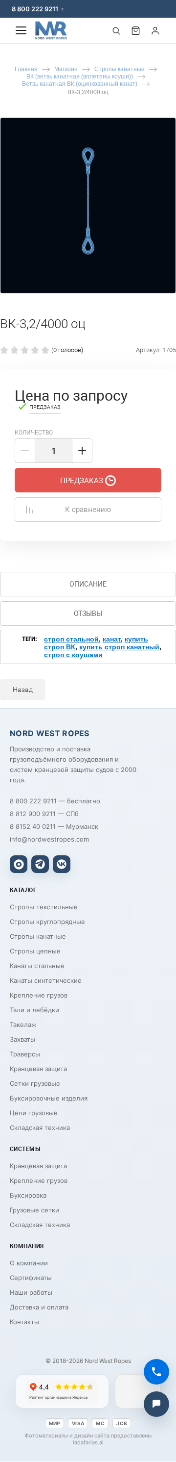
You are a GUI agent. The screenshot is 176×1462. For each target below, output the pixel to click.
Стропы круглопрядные (47, 921)
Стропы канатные (119, 69)
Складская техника (40, 1127)
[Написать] (156, 1404)
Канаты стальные (37, 966)
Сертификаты (31, 1278)
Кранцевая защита (38, 1069)
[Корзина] (135, 30)
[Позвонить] (156, 1372)
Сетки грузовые (35, 1083)
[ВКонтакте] (61, 864)
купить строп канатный (119, 647)
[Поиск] (116, 30)
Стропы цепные (35, 951)
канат (112, 639)
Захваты (22, 1039)
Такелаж (23, 1024)
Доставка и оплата (39, 1307)
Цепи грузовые (34, 1113)
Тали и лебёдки (34, 1010)
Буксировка (28, 1195)
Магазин (66, 69)
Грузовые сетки (34, 1210)
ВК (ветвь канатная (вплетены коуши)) (79, 76)
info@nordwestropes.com (49, 839)
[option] (88, 205)
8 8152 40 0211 (33, 826)
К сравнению (88, 509)
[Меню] (21, 30)
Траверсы (25, 1054)
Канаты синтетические (46, 980)
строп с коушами (73, 655)
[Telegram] (40, 864)
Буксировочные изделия (49, 1098)
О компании (29, 1263)
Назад (23, 689)
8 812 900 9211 (33, 814)
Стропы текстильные (44, 907)
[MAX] (18, 864)
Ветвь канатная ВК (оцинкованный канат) (79, 84)
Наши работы (31, 1292)
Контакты (24, 1322)
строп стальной (71, 639)
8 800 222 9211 (35, 9)
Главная (26, 69)
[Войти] (155, 30)
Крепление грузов (38, 995)
